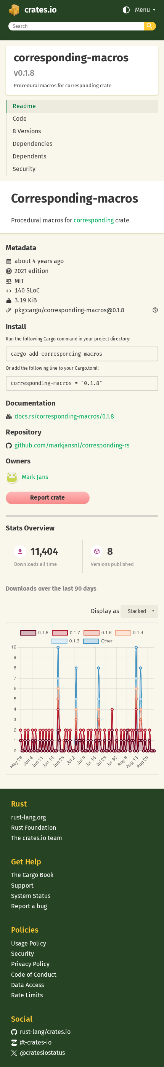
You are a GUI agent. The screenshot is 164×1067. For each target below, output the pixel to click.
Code (20, 118)
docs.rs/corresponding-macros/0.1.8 (64, 416)
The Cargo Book (32, 875)
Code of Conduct (33, 974)
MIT (19, 280)
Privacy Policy (30, 964)
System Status (30, 895)
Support (22, 885)
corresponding (94, 220)
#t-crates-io (31, 1042)
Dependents (29, 156)
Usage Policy (28, 943)
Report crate (47, 497)
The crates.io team (36, 838)
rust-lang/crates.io (41, 1031)
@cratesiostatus (38, 1052)
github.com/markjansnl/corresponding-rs (71, 445)
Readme (24, 106)
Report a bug (29, 906)
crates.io (40, 10)
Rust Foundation (33, 827)
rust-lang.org (28, 817)
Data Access (27, 985)
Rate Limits (27, 995)
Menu (142, 9)
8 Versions (27, 131)
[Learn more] (155, 311)
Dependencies (32, 143)
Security (24, 169)
